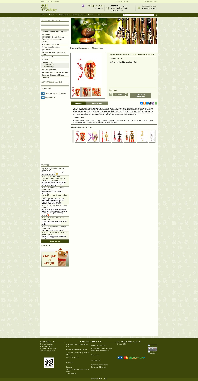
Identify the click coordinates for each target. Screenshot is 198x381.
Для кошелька (47, 49)
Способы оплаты (46, 346)
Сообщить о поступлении (140, 95)
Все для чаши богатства (51, 47)
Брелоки (45, 41)
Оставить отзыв (55, 241)
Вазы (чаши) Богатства (50, 44)
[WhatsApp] (156, 103)
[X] (150, 103)
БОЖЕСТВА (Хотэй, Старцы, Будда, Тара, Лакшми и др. (53, 38)
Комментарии (97, 103)
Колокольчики (49, 64)
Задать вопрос (50, 97)
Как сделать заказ (46, 344)
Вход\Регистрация (122, 1)
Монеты (45, 59)
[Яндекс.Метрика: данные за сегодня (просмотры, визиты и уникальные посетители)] (152, 346)
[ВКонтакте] (141, 103)
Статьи (99, 15)
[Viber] (153, 103)
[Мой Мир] (147, 103)
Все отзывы (45, 245)
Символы (45, 78)
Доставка (91, 15)
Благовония (46, 34)
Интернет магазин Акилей (50, 1)
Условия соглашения (47, 351)
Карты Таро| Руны (49, 57)
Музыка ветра (47, 62)
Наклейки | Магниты (49, 69)
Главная (43, 15)
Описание (78, 103)
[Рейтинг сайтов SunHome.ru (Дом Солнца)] (152, 353)
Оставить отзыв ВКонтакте (55, 94)
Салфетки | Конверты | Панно (53, 75)
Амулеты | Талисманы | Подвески (54, 32)
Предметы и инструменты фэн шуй (55, 72)
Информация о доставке (48, 348)
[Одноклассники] (144, 103)
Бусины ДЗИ (46, 88)
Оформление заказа (150, 1)
